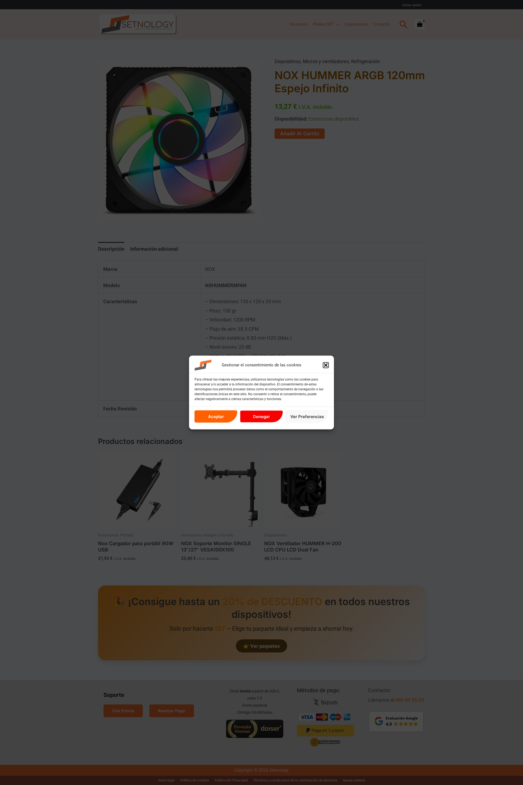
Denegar (261, 416)
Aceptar (216, 416)
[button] (326, 365)
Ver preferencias (307, 416)
